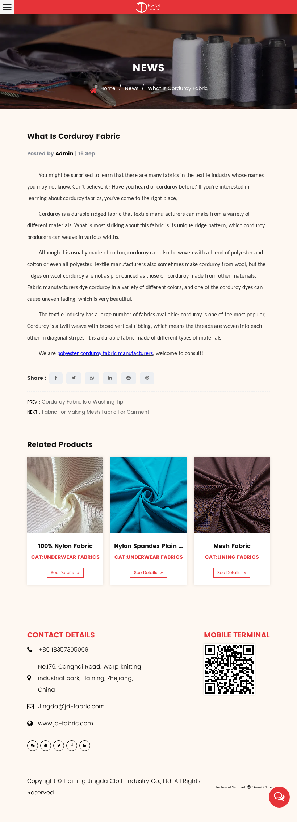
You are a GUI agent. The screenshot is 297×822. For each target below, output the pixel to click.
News (131, 88)
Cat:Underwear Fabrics (65, 557)
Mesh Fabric (232, 546)
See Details (63, 572)
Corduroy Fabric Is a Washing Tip (82, 402)
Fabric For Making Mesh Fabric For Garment (95, 412)
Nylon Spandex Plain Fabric (156, 546)
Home (108, 88)
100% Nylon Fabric (65, 546)
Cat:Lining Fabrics (232, 557)
